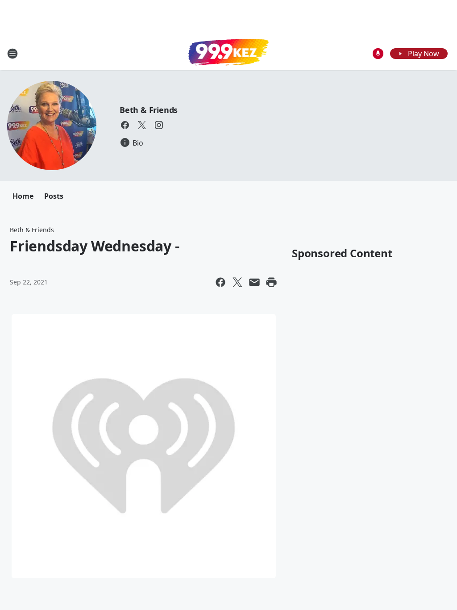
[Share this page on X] (237, 282)
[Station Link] (228, 53)
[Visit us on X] (142, 125)
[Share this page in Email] (254, 282)
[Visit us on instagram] (159, 125)
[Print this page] (271, 282)
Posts (53, 196)
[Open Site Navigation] (12, 53)
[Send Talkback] (378, 53)
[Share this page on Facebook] (220, 282)
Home (22, 196)
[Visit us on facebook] (125, 125)
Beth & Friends (149, 109)
